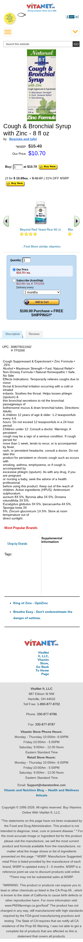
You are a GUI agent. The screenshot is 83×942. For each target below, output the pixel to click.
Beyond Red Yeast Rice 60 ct (40, 229)
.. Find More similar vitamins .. (40, 248)
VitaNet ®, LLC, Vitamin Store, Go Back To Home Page (42, 663)
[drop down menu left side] (7, 32)
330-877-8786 (47, 714)
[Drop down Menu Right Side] (75, 31)
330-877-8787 (45, 724)
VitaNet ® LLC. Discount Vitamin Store (41, 642)
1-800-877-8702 (48, 704)
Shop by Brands (18, 543)
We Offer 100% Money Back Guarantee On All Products (10, 18)
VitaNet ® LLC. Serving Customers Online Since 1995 (41, 7)
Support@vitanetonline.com (46, 785)
